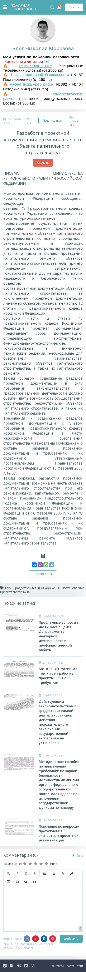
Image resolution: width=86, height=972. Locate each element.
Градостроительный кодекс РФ (37, 588)
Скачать (43, 162)
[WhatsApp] (45, 564)
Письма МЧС (74, 123)
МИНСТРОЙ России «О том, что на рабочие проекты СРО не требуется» (58, 676)
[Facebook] (44, 938)
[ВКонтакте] (34, 564)
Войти (74, 7)
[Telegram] (51, 564)
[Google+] (52, 938)
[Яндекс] (35, 938)
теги (80, 966)
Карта (70, 966)
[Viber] (40, 564)
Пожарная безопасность (20, 7)
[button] (8, 874)
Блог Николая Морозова (43, 48)
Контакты (58, 966)
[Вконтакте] (27, 938)
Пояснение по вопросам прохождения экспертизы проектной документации (59, 833)
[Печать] (43, 556)
